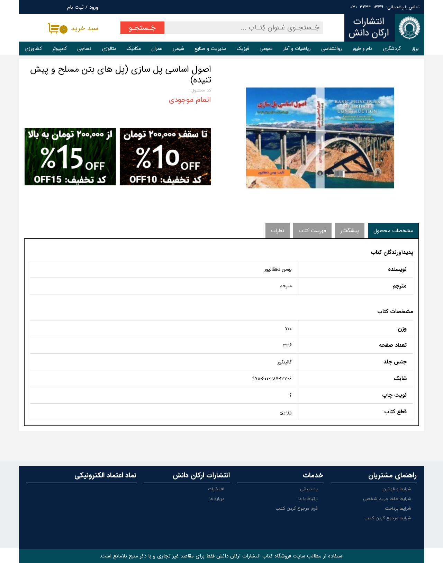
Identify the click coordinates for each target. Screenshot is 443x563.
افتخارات (216, 489)
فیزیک (243, 48)
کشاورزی (33, 48)
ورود (93, 7)
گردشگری (392, 48)
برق (415, 48)
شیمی (178, 48)
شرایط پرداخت (398, 508)
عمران (156, 48)
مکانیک (134, 48)
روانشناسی (331, 48)
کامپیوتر (59, 48)
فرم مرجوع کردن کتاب (296, 508)
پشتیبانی (309, 489)
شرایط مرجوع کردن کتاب (387, 518)
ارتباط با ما (308, 499)
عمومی (266, 48)
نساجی (84, 48)
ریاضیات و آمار (297, 48)
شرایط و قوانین (396, 489)
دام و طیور (362, 48)
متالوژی (109, 48)
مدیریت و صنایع (210, 48)
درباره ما (216, 499)
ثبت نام (75, 7)
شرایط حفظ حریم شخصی (387, 499)
